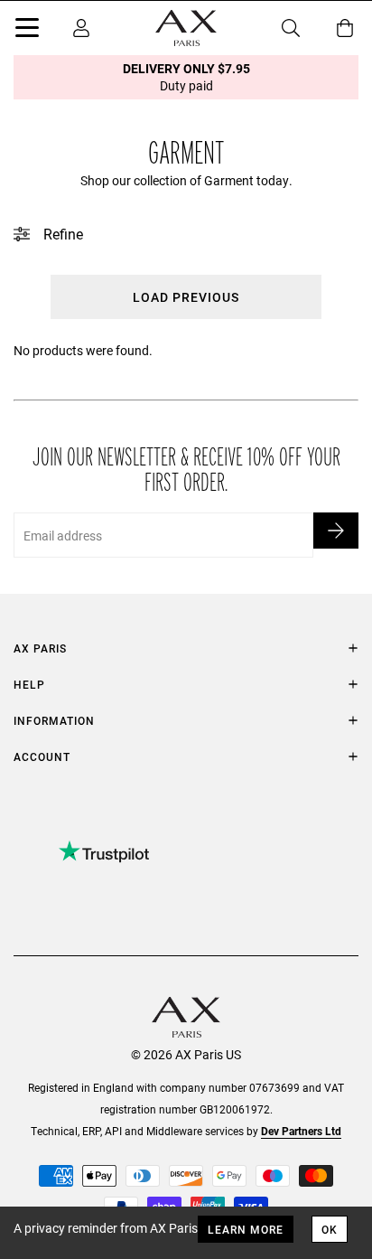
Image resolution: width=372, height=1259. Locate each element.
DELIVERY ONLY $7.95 (186, 77)
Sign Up (335, 530)
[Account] (81, 28)
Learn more (246, 1229)
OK (329, 1229)
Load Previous (186, 296)
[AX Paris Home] (186, 28)
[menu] (27, 30)
